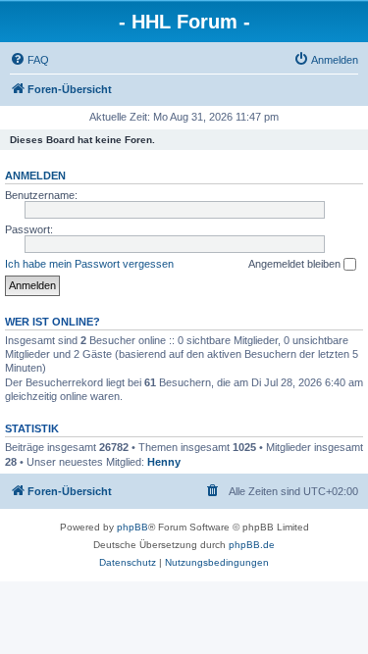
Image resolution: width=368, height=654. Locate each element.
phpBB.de (252, 544)
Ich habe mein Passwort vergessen (89, 264)
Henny (164, 462)
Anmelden (35, 175)
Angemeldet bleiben (295, 264)
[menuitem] (29, 60)
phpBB (132, 527)
